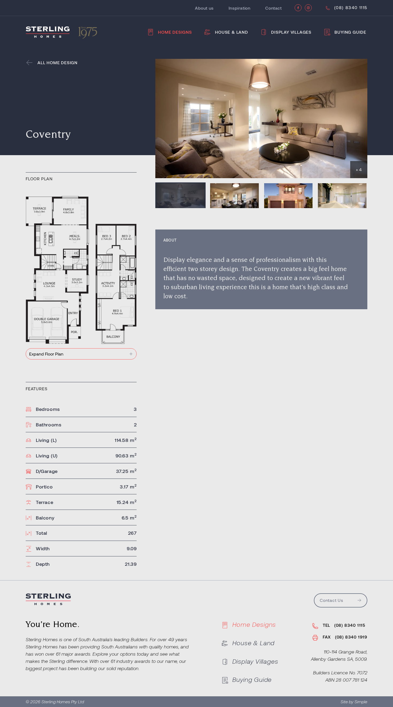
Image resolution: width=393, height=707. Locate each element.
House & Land (231, 32)
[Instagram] (308, 7)
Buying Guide (350, 32)
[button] (180, 195)
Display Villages (291, 32)
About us (204, 7)
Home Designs (175, 32)
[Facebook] (298, 7)
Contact (273, 7)
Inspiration (240, 7)
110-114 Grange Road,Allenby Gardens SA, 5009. (339, 655)
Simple (361, 701)
